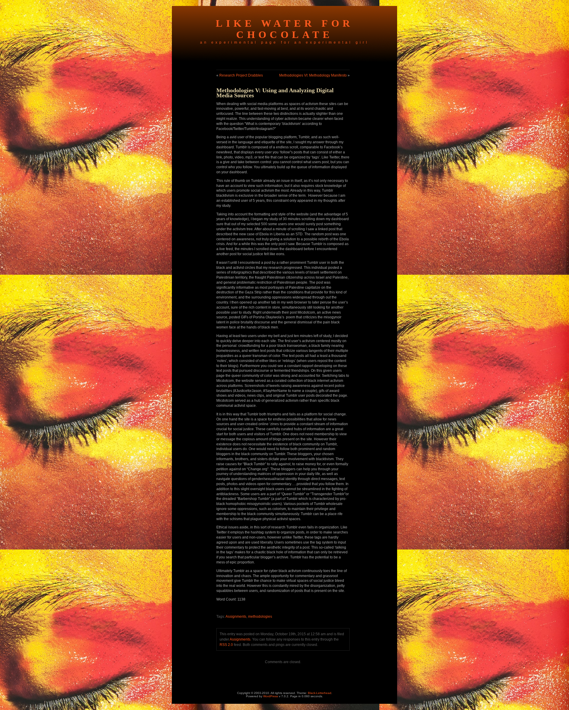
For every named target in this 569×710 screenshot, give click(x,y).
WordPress (270, 696)
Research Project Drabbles (241, 75)
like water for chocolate (285, 29)
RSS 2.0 (226, 645)
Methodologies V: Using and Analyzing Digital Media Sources (275, 93)
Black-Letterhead (319, 693)
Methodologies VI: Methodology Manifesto (313, 75)
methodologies (260, 616)
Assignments (236, 616)
